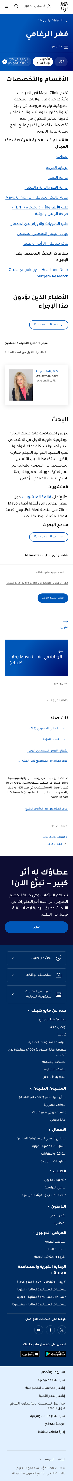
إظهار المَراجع (59, 700)
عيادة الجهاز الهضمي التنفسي (42, 234)
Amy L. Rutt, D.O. (47, 371)
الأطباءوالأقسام (43, 61)
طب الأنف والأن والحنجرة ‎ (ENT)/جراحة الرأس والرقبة (40, 211)
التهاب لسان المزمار (55, 740)
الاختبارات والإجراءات (50, 20)
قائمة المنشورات (36, 497)
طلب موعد (55, 46)
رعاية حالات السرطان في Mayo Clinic (36, 198)
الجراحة (62, 157)
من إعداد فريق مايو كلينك (52, 573)
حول (61, 61)
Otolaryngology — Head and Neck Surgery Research (38, 273)
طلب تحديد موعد (53, 598)
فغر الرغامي (47, 35)
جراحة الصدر (58, 178)
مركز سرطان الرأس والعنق (45, 244)
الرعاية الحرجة (57, 168)
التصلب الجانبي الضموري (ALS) (48, 728)
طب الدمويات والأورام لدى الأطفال (39, 224)
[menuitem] (61, 61)
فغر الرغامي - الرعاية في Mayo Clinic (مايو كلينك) (37, 583)
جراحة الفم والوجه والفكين (46, 188)
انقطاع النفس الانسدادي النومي (47, 751)
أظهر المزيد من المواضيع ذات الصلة (45, 761)
